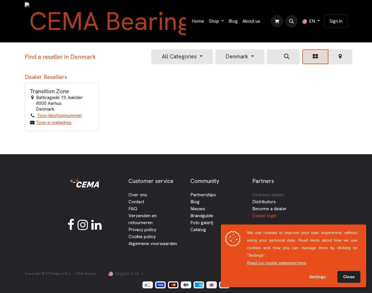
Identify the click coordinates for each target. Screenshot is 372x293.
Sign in (335, 21)
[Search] (286, 56)
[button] (291, 21)
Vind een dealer (268, 195)
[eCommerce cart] (277, 21)
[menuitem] (197, 21)
